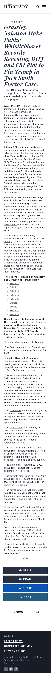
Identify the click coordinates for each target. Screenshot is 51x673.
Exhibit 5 (14, 299)
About (8, 636)
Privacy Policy (15, 651)
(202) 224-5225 (12, 663)
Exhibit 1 (14, 283)
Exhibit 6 (14, 303)
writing (7, 241)
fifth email (15, 448)
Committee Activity (18, 646)
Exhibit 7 (14, 307)
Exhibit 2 (14, 287)
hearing (24, 328)
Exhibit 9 (14, 314)
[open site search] (38, 6)
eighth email (16, 490)
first (12, 347)
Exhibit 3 (14, 291)
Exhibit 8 (14, 311)
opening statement (36, 322)
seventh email (17, 476)
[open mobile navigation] (44, 7)
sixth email (15, 465)
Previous (17, 612)
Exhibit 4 (14, 295)
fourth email (16, 427)
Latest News (13, 641)
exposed (37, 165)
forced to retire (31, 162)
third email (15, 410)
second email (17, 375)
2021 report (10, 224)
